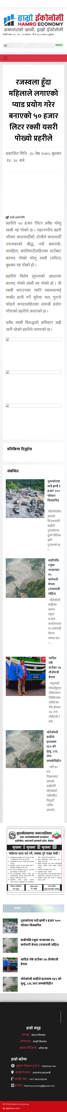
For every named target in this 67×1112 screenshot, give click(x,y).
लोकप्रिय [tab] (47, 908)
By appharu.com (11, 1108)
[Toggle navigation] (5, 58)
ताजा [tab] (17, 908)
